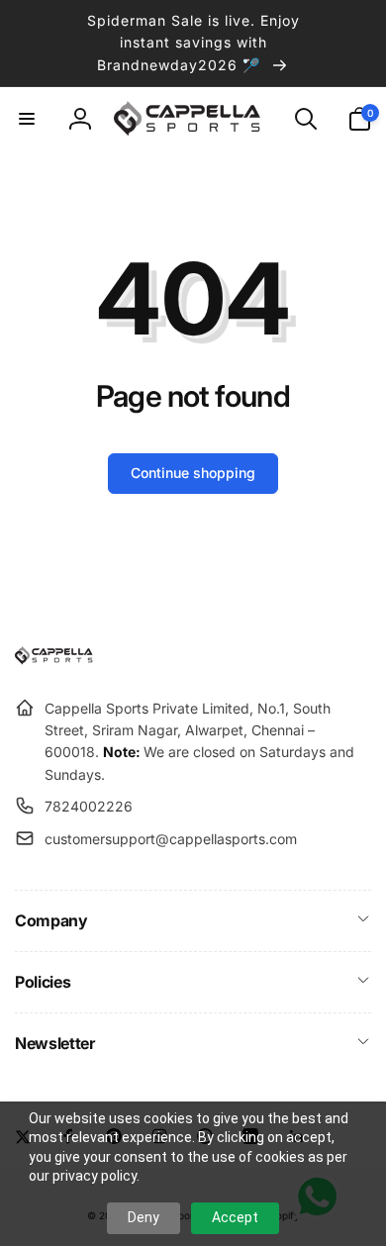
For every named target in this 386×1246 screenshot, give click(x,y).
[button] (26, 119)
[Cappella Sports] (57, 659)
